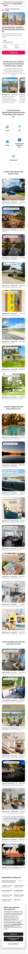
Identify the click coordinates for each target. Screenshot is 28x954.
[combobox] (13, 42)
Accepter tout (13, 934)
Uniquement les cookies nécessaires (13, 939)
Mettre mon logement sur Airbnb (12, 9)
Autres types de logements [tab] (9, 880)
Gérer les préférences (13, 943)
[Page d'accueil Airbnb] (3, 9)
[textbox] (7, 48)
